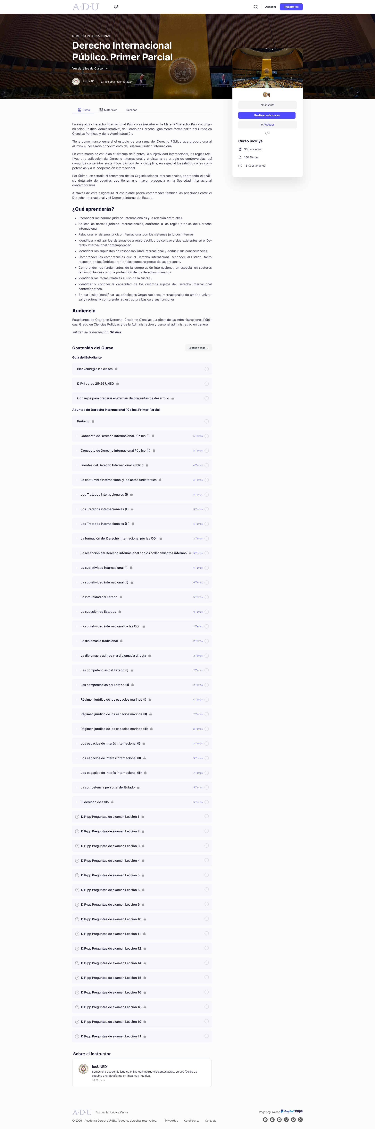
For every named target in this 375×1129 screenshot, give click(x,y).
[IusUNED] (83, 1068)
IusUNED (99, 1067)
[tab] (83, 110)
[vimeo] (286, 1119)
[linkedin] (279, 1119)
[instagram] (272, 1119)
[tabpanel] (142, 224)
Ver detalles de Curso (88, 68)
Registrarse (291, 6)
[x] (300, 1119)
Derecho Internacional (91, 35)
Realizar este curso (267, 115)
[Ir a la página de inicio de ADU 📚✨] (85, 6)
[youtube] (293, 1119)
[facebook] (265, 1119)
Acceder (270, 6)
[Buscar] (256, 6)
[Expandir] (77, 436)
